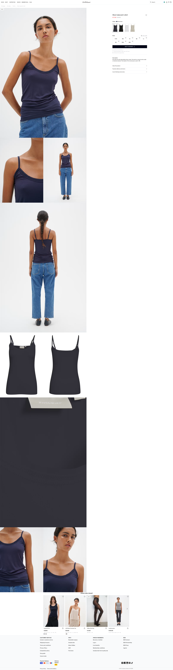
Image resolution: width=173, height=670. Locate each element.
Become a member (97, 640)
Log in (94, 642)
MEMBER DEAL (25, 2)
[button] (129, 65)
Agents (125, 648)
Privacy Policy (43, 648)
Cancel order (43, 656)
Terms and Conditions (51, 668)
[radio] (115, 39)
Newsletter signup (72, 640)
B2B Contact (126, 640)
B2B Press (126, 645)
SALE (30, 2)
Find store (70, 650)
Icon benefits (96, 645)
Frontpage (3, 6)
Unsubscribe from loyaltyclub (100, 650)
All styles (9, 6)
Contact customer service (46, 640)
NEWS (2, 2)
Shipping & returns (44, 642)
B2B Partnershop (127, 642)
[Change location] (164, 2)
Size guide (145, 35)
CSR (69, 648)
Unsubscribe (71, 642)
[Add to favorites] (146, 15)
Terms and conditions (45, 645)
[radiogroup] (129, 40)
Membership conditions (99, 648)
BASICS (19, 2)
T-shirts (14, 6)
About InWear (71, 645)
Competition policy (45, 650)
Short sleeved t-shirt (21, 6)
